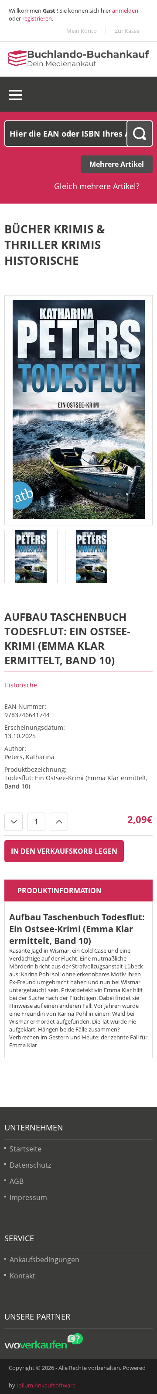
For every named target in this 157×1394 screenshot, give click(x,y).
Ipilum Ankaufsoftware (46, 1385)
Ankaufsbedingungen (44, 1259)
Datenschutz (30, 1165)
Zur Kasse (127, 31)
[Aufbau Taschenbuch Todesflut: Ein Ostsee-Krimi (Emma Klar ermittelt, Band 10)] (79, 517)
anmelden (125, 10)
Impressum (28, 1197)
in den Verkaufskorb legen (64, 851)
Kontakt (22, 1276)
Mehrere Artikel (116, 164)
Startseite (25, 1149)
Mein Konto (81, 31)
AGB (17, 1181)
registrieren (37, 18)
